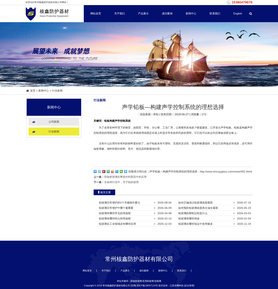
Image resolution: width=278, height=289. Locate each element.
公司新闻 (54, 121)
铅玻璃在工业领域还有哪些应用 (116, 223)
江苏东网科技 (176, 285)
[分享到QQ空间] (108, 171)
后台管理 (189, 285)
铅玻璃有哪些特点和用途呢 (114, 218)
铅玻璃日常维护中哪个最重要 (115, 207)
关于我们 (119, 13)
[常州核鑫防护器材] (31, 13)
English (237, 13)
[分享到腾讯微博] (117, 171)
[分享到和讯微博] (104, 171)
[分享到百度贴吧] (99, 171)
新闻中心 (191, 13)
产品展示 (143, 13)
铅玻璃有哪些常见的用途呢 (114, 213)
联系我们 (215, 13)
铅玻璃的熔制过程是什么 (192, 213)
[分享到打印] (125, 171)
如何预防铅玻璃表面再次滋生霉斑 (197, 207)
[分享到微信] (121, 171)
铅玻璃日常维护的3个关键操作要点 (118, 202)
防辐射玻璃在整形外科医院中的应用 (125, 176)
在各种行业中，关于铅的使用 (121, 182)
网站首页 (95, 13)
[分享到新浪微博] (112, 171)
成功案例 (167, 13)
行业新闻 (57, 90)
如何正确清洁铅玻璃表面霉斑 (195, 202)
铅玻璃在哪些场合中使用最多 (195, 223)
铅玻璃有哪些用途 (188, 218)
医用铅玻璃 (148, 281)
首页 (32, 90)
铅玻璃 (157, 281)
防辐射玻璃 (136, 281)
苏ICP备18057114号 (147, 285)
